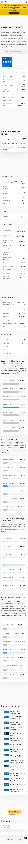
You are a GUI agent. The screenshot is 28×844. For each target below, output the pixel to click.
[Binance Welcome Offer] (14, 10)
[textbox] (14, 52)
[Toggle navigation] (26, 2)
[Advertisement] (14, 19)
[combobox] (14, 52)
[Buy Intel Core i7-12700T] (14, 812)
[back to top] (25, 838)
